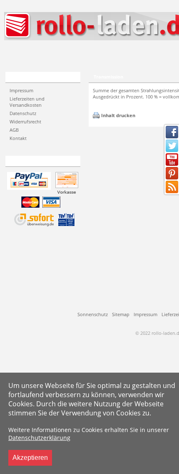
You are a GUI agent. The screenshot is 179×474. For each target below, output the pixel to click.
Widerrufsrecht (25, 121)
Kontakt (18, 138)
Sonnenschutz (92, 314)
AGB (14, 130)
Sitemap (120, 314)
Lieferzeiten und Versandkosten (27, 102)
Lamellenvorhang (86, 55)
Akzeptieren (30, 457)
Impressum (21, 90)
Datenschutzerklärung (39, 438)
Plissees (27, 55)
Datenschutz (23, 113)
